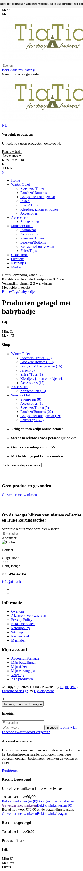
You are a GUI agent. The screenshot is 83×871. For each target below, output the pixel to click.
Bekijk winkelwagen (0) (19, 801)
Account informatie (25, 658)
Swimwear (28, 230)
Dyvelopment (44, 691)
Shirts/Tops (28, 251)
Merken (16, 267)
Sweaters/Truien (32, 238)
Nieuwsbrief (20, 636)
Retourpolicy (20, 628)
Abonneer (9, 538)
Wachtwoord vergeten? (33, 732)
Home (15, 180)
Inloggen (52, 727)
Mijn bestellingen (23, 662)
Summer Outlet (22, 226)
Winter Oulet (20, 184)
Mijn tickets (19, 667)
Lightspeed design (15, 691)
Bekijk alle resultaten (19, 70)
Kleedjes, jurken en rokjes (39, 209)
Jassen (25, 201)
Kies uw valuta (13, 160)
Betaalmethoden (23, 624)
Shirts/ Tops (29, 205)
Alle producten (22, 679)
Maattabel (18, 640)
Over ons (17, 259)
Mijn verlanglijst (23, 671)
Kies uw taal (11, 151)
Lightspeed (68, 687)
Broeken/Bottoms (33, 242)
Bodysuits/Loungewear (37, 246)
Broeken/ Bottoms (33, 193)
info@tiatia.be (12, 582)
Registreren (10, 770)
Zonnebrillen (29, 222)
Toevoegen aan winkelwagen (23, 704)
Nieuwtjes (18, 263)
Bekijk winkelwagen (52, 814)
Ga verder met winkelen (19, 495)
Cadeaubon (19, 255)
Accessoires (29, 213)
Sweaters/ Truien (32, 188)
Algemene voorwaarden (28, 615)
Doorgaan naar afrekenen (55, 801)
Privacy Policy (21, 620)
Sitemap (17, 632)
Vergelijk (17, 675)
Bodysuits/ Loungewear (37, 197)
